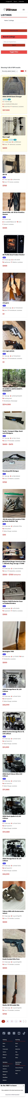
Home (6, 20)
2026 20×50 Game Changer (12, 96)
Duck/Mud (7, 106)
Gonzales (11, 440)
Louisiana (20, 106)
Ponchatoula (12, 310)
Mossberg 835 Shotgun (11, 471)
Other (16, 1057)
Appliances (7, 262)
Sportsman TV (6, 1066)
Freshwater (5, 1049)
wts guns (6, 303)
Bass (4, 1046)
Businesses (5, 1071)
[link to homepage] (10, 9)
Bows (5, 144)
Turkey (16, 1054)
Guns (5, 182)
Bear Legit (6, 137)
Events (4, 1057)
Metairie (14, 262)
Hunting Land (8, 398)
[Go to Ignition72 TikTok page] (24, 1033)
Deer (16, 1046)
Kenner (6, 224)
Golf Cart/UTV (8, 699)
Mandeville (7, 659)
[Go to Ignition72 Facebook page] (4, 1033)
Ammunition (7, 528)
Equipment (7, 611)
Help (16, 1073)
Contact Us (17, 1070)
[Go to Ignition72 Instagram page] (14, 1033)
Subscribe (21, 1)
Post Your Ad (14, 30)
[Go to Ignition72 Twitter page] (9, 1033)
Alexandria (12, 571)
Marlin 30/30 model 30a (11, 1005)
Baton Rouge (7, 531)
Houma (11, 182)
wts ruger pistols (8, 351)
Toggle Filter (14, 52)
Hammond (15, 106)
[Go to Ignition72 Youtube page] (19, 1033)
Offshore (5, 1054)
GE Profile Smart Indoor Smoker (14, 255)
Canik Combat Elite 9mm (11, 959)
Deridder (11, 918)
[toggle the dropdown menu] (23, 9)
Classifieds (5, 1077)
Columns (5, 1068)
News (4, 1043)
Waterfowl (17, 1049)
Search (14, 45)
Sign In (15, 1)
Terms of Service (19, 1067)
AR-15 (5, 174)
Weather (5, 1080)
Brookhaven (7, 401)
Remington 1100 (8, 651)
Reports (4, 1074)
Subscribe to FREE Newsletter (12, 1094)
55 (20, 1021)
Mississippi (14, 401)
